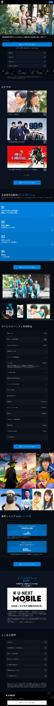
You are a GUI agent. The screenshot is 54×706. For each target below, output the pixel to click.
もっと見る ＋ (27, 175)
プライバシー (16, 698)
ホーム (7, 698)
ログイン (50, 2)
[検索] (47, 2)
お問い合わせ (21, 698)
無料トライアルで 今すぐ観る (27, 44)
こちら (37, 47)
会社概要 (10, 698)
